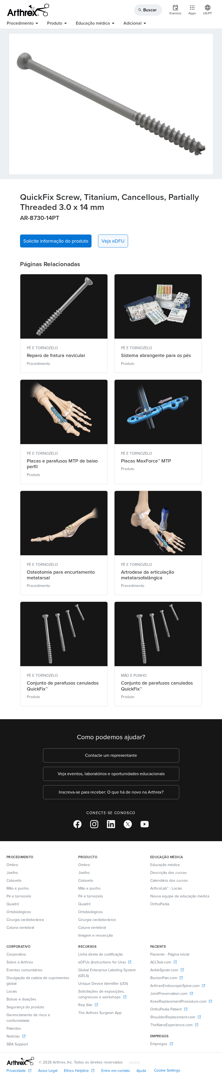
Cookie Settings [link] (167, 1070)
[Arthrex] (28, 10)
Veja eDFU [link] (113, 241)
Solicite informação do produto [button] (55, 241)
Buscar (147, 10)
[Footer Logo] (20, 1061)
